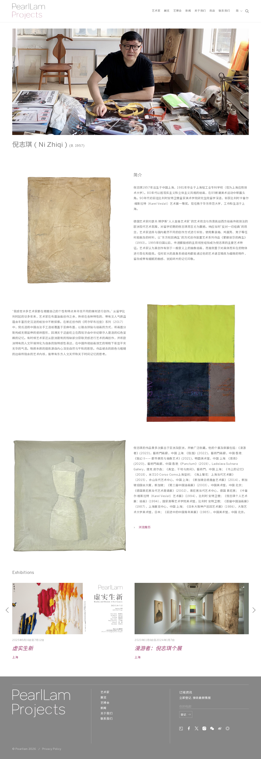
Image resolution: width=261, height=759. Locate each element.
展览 (166, 11)
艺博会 (177, 11)
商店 (212, 11)
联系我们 (224, 11)
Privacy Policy (51, 749)
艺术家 (156, 11)
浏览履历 (145, 527)
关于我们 (200, 11)
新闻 (188, 11)
